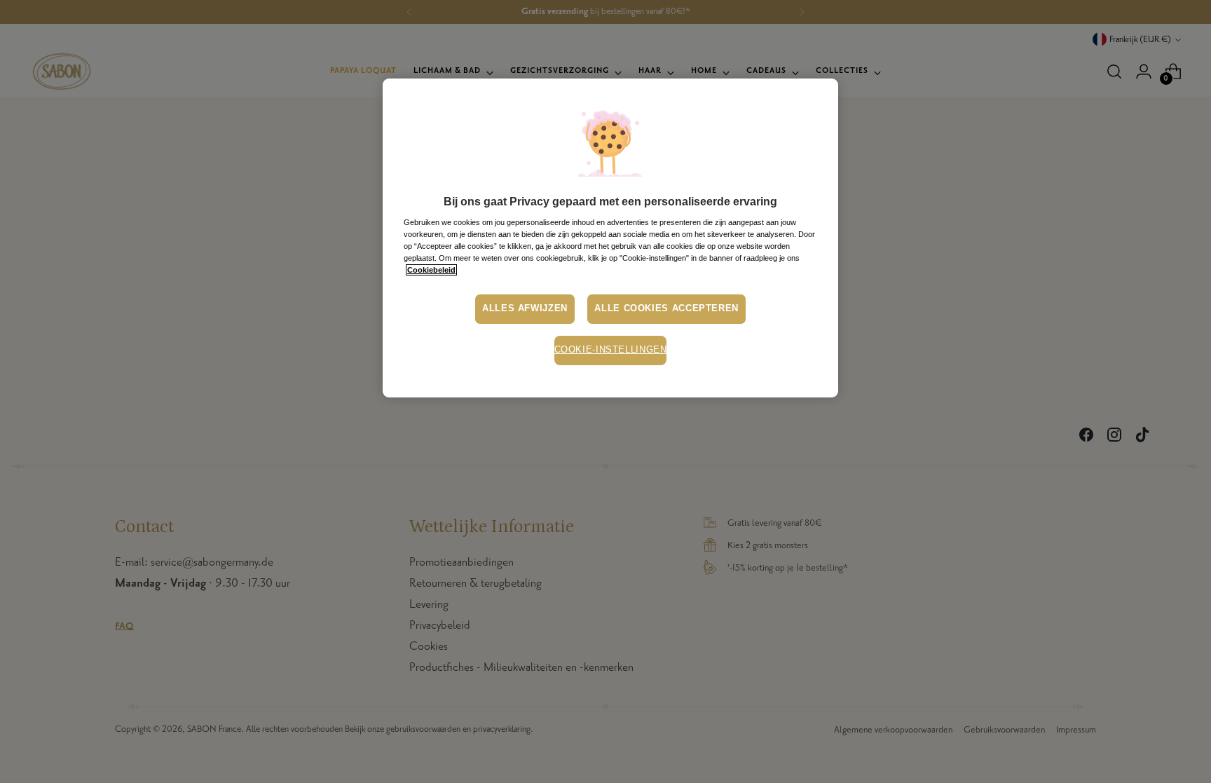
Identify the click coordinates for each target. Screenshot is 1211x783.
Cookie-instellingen (610, 350)
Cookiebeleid (431, 270)
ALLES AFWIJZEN (525, 308)
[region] (610, 238)
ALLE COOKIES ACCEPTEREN (666, 308)
